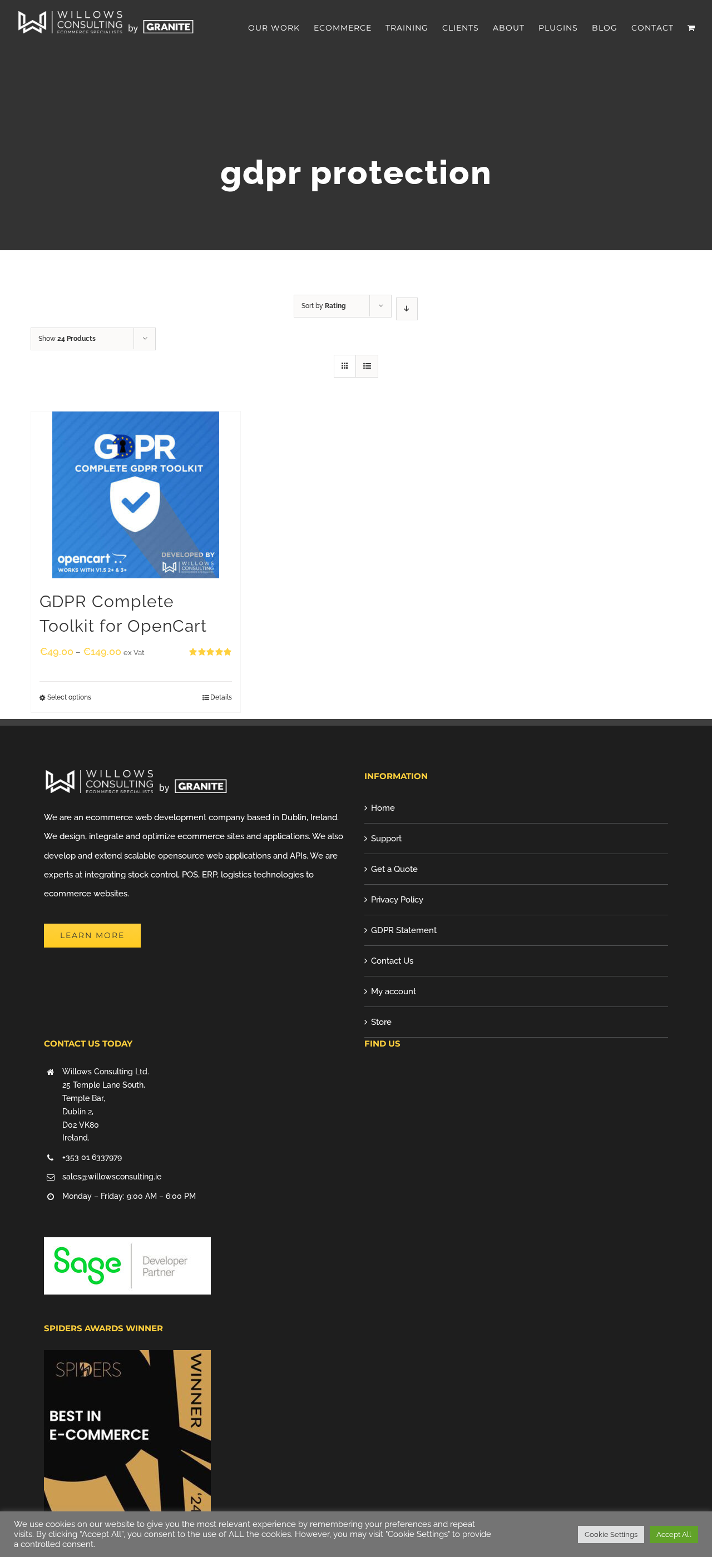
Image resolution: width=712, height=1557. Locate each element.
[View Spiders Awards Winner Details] (127, 1360)
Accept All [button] (673, 1534)
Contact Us (392, 961)
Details (221, 697)
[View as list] (367, 366)
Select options (69, 697)
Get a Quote (394, 869)
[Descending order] (407, 308)
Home (383, 808)
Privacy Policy (397, 900)
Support (386, 839)
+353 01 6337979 (92, 1157)
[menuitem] (281, 28)
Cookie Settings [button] (611, 1534)
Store (381, 1022)
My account (393, 991)
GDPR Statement (404, 930)
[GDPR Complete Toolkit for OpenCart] (135, 494)
